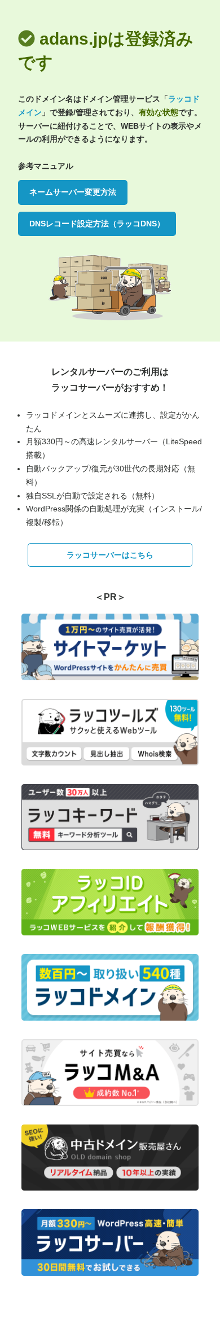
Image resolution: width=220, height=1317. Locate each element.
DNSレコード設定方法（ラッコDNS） (97, 223)
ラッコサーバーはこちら (110, 554)
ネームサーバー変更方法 (72, 191)
